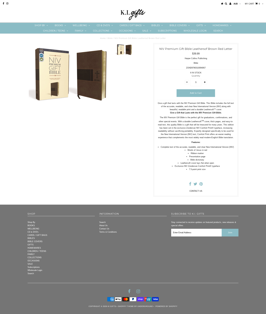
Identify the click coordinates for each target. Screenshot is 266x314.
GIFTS (199, 25)
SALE (145, 30)
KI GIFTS (112, 306)
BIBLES (155, 25)
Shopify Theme (126, 306)
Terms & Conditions (108, 232)
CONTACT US (195, 191)
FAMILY (79, 30)
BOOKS (59, 25)
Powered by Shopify (166, 306)
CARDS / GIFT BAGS (131, 25)
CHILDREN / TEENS (54, 30)
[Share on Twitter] (195, 185)
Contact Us (104, 229)
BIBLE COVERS (178, 25)
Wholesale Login (195, 30)
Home (103, 38)
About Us (103, 225)
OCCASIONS (126, 30)
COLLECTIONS (101, 30)
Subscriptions (167, 30)
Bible (110, 38)
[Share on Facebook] (190, 185)
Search (218, 30)
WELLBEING (80, 25)
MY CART (252, 4)
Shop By (40, 25)
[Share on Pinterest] (201, 185)
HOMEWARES (220, 25)
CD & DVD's (103, 25)
